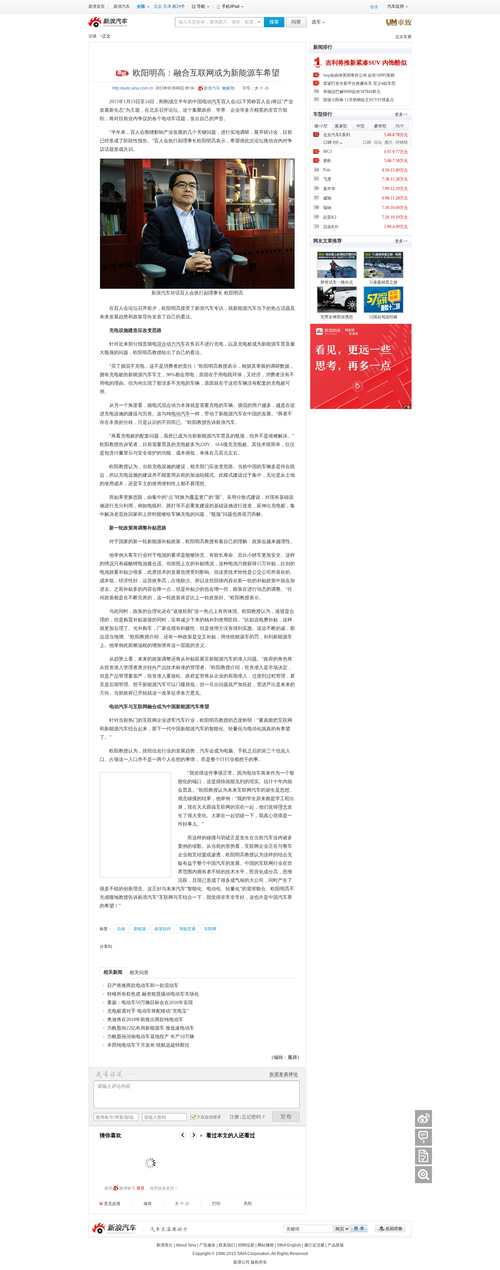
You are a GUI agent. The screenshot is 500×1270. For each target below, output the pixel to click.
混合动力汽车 (171, 344)
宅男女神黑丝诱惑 (336, 317)
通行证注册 (314, 1245)
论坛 (378, 142)
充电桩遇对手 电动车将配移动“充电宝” (148, 1011)
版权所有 (259, 1262)
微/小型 (321, 126)
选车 (316, 22)
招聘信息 (246, 1245)
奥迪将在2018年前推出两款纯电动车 (145, 1019)
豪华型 (380, 126)
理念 (282, 807)
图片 (389, 142)
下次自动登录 (209, 1117)
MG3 (327, 151)
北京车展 (403, 36)
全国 (141, 6)
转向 (152, 667)
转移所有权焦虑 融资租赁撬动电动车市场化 (153, 994)
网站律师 (265, 1245)
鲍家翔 (228, 88)
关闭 (248, 1203)
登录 (140, 1188)
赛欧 (327, 160)
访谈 (92, 36)
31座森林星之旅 (383, 282)
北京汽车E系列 (336, 134)
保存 (148, 1203)
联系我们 (227, 1245)
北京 (158, 6)
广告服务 (207, 1245)
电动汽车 (180, 413)
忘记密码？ (254, 1117)
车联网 (210, 928)
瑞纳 (327, 207)
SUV (400, 126)
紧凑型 (341, 126)
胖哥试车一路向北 (336, 282)
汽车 (216, 101)
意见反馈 (112, 1203)
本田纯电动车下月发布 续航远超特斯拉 (148, 1045)
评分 (423, 1155)
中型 (360, 126)
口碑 (367, 142)
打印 (216, 1203)
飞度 (327, 179)
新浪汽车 (122, 6)
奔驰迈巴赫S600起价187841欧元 (352, 91)
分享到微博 (423, 1118)
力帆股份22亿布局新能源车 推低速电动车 (150, 1028)
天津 (167, 6)
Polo (327, 170)
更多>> (401, 114)
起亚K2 (329, 217)
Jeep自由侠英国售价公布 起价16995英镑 (359, 75)
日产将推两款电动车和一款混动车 (143, 985)
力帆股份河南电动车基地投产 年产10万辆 (150, 1036)
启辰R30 (330, 226)
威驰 (327, 198)
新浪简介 (164, 1245)
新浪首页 (96, 6)
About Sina (186, 1245)
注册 (234, 1117)
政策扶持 (162, 928)
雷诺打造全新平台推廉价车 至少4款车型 (359, 83)
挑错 (423, 1174)
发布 (286, 1116)
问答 (296, 22)
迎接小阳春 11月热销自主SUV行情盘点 (358, 99)
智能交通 (187, 928)
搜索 (274, 22)
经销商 (402, 142)
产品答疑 (336, 1245)
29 (178, 6)
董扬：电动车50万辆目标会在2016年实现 (150, 1002)
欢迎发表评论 (283, 1074)
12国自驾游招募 (383, 317)
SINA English (289, 1245)
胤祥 (292, 1057)
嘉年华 (329, 188)
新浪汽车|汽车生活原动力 (168, 1229)
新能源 (140, 928)
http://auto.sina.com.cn (132, 88)
